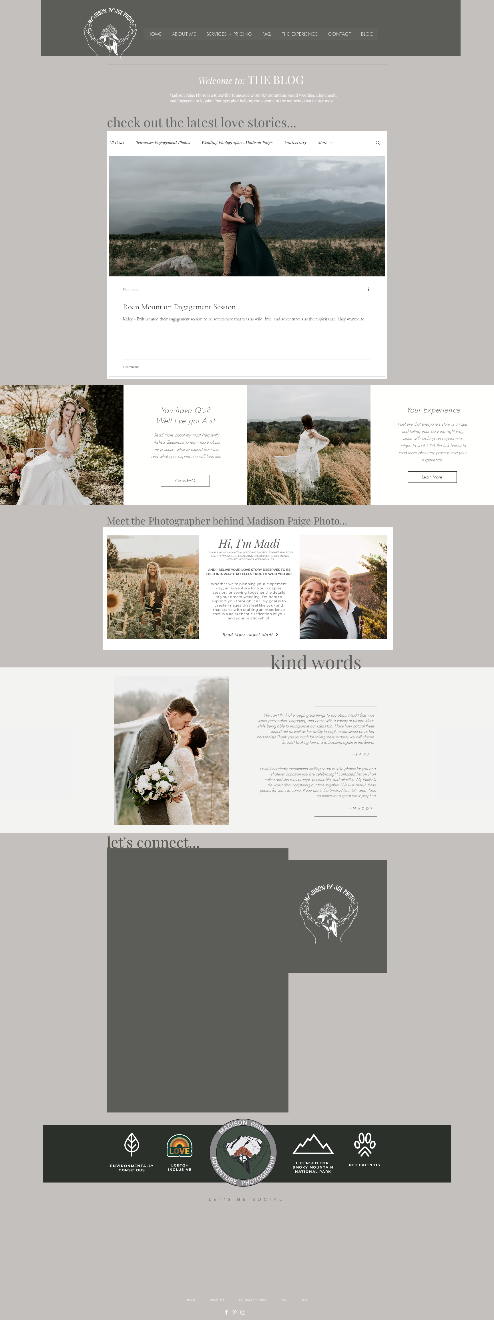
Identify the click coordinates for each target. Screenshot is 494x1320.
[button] (378, 143)
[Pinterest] (234, 1312)
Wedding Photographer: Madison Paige (237, 142)
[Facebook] (226, 1312)
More (322, 142)
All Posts (116, 142)
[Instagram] (243, 1312)
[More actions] (370, 289)
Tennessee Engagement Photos (163, 142)
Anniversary (295, 142)
